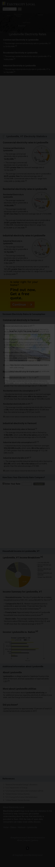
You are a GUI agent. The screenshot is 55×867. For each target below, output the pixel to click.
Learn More (30, 378)
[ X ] (50, 326)
